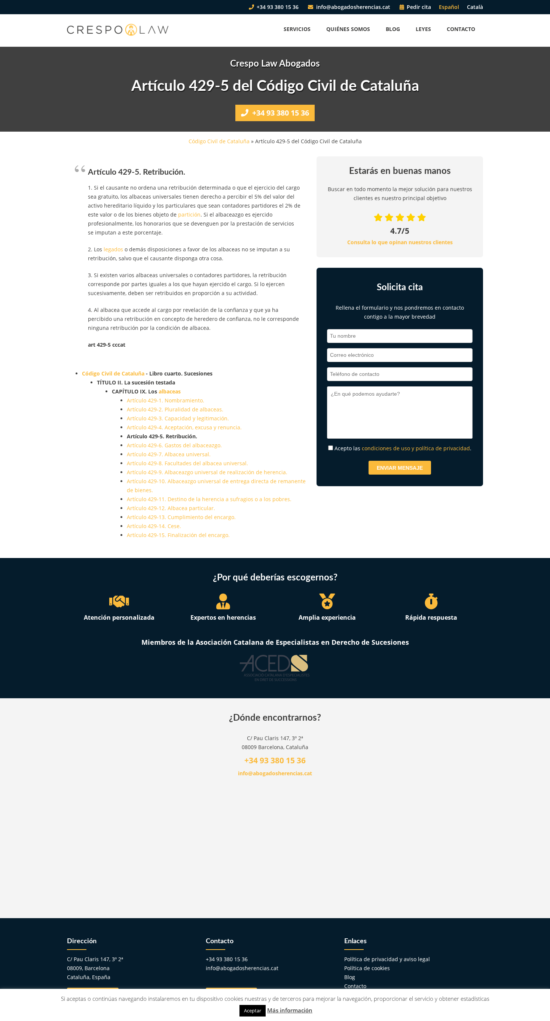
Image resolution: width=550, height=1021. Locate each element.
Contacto (461, 29)
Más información (289, 1010)
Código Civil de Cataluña (219, 141)
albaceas (170, 391)
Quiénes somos (348, 29)
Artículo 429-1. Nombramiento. (165, 400)
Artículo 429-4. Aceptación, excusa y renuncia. (184, 427)
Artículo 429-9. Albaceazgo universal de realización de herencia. (207, 472)
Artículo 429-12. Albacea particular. (171, 508)
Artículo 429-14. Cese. (154, 526)
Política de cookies (367, 968)
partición (189, 214)
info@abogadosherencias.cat (352, 6)
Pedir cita (418, 6)
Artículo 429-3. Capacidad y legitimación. (178, 418)
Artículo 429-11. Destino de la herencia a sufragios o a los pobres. (209, 499)
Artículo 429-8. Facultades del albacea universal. (187, 463)
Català (475, 6)
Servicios (297, 29)
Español (449, 6)
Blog (393, 29)
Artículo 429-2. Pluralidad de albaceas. (175, 409)
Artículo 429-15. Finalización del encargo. (178, 535)
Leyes (423, 29)
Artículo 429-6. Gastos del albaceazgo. (174, 445)
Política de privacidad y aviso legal (387, 959)
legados (113, 249)
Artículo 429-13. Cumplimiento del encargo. (181, 517)
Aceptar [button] (252, 1010)
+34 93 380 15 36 (277, 6)
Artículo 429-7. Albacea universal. (169, 454)
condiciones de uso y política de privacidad (416, 448)
